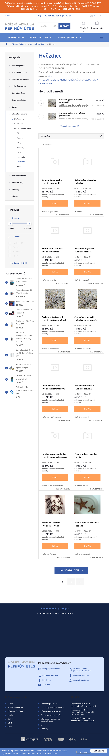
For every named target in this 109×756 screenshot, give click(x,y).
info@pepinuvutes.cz (51, 668)
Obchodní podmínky (49, 704)
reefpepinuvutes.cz (81, 680)
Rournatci (21, 157)
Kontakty (44, 729)
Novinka (17, 251)
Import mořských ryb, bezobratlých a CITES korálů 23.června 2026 (82, 712)
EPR (42, 725)
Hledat (64, 26)
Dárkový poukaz (18, 65)
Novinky (11, 715)
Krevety (20, 152)
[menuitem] (16, 37)
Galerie (10, 719)
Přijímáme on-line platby (51, 711)
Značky (19, 196)
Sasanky (20, 147)
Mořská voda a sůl (19, 72)
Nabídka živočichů (15, 707)
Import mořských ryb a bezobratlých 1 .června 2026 (82, 719)
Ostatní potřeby (18, 93)
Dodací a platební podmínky (52, 708)
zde (55, 753)
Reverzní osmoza (18, 175)
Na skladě (18, 243)
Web (10, 726)
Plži (18, 133)
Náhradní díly (17, 182)
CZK (96, 16)
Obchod (11, 723)
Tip (15, 256)
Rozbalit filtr (19, 262)
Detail (55, 203)
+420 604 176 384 (50, 675)
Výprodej (15, 189)
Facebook (46, 680)
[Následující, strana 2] (71, 581)
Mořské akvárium (18, 86)
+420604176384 (80, 668)
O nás (7, 16)
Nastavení (83, 752)
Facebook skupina (81, 675)
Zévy (19, 143)
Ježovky (20, 138)
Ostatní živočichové (22, 128)
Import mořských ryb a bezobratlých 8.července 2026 (83, 705)
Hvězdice (21, 162)
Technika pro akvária (20, 79)
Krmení (14, 107)
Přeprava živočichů (15, 711)
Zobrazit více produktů (70, 126)
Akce (15, 247)
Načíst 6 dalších (69, 570)
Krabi (19, 166)
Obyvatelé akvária (19, 114)
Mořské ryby (19, 119)
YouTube (46, 684)
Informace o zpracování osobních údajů (50, 720)
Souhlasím (99, 750)
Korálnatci (18, 124)
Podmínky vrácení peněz (51, 715)
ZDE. (50, 76)
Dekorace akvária (18, 100)
